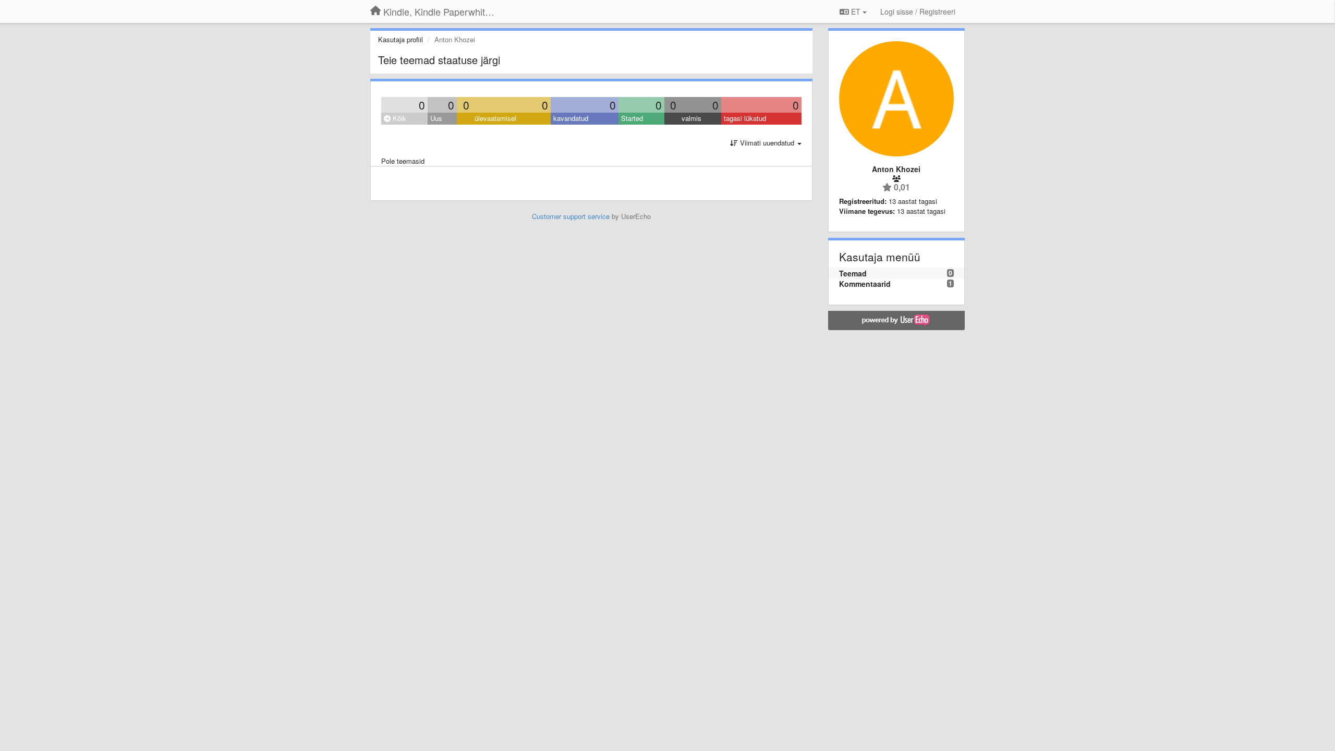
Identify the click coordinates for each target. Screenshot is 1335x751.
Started (632, 118)
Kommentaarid (865, 283)
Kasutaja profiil (400, 39)
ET (856, 11)
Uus (436, 118)
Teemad (853, 273)
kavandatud (570, 118)
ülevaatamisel (495, 118)
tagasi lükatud (745, 118)
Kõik (398, 118)
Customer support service (571, 216)
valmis (691, 118)
